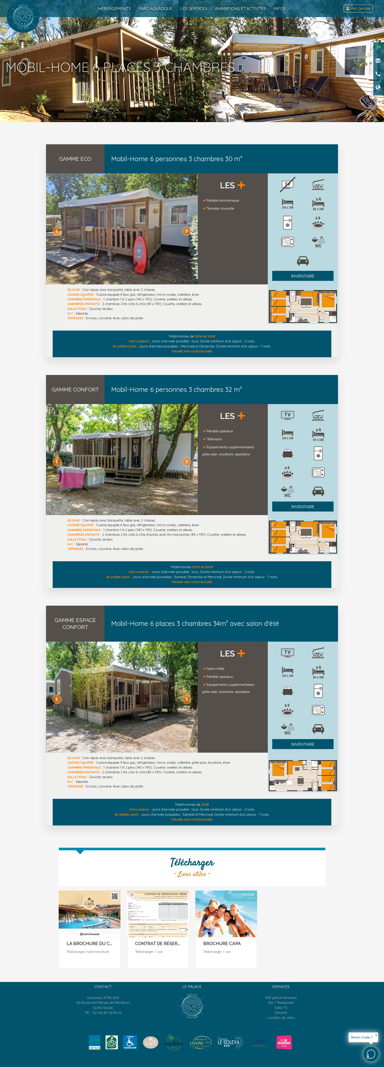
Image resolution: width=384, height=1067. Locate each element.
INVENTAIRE (302, 276)
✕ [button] (376, 1035)
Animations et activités (240, 8)
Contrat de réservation (164, 943)
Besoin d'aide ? (362, 1037)
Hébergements (114, 8)
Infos (280, 8)
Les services (193, 8)
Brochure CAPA (222, 943)
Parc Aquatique (155, 8)
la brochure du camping (97, 943)
